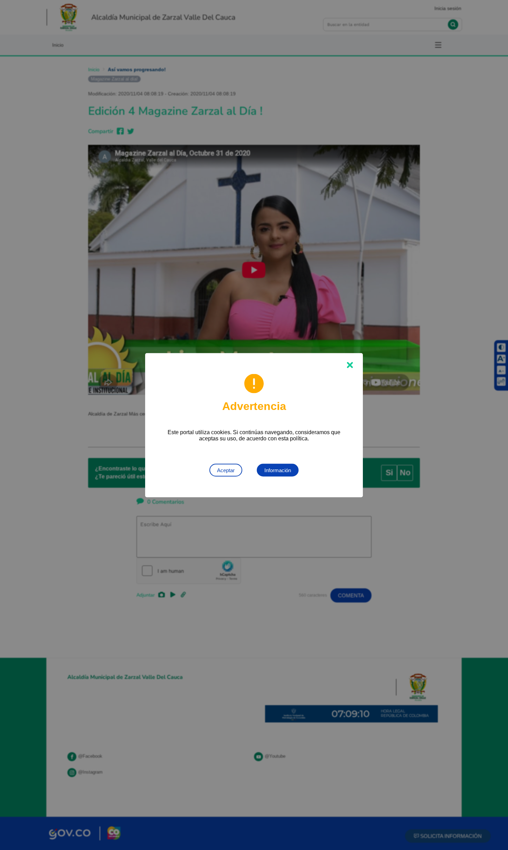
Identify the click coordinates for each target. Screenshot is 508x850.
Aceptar (226, 470)
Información (277, 470)
